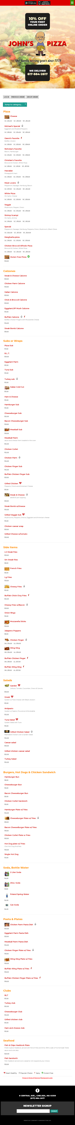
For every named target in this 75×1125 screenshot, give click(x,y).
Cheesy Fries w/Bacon (14, 605)
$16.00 (6, 963)
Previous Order (18, 97)
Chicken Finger (17, 640)
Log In (6, 97)
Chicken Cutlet (11, 449)
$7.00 (6, 349)
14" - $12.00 (8, 121)
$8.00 (6, 563)
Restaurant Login (47, 1078)
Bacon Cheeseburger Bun (16, 793)
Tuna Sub (8, 370)
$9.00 (6, 572)
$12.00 (6, 416)
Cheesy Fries (16, 587)
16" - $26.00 (27, 232)
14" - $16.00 (8, 221)
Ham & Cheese (11, 397)
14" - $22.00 (8, 232)
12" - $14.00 (17, 132)
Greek (7, 697)
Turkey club (9, 1003)
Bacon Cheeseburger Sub (16, 421)
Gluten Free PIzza (18, 257)
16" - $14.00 (26, 121)
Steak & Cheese (17, 495)
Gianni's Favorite (11, 138)
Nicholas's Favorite (13, 149)
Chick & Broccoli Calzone (15, 300)
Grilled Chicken (11, 483)
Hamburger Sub (11, 405)
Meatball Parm (11, 438)
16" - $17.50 (25, 166)
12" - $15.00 (17, 221)
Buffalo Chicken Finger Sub (16, 474)
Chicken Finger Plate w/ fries (17, 950)
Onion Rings (9, 613)
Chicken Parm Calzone (14, 283)
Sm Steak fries (11, 560)
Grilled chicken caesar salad (17, 751)
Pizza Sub (8, 346)
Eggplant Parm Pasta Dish (16, 933)
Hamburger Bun (11, 777)
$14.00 (6, 323)
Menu (72, 2)
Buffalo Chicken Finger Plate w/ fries (21, 978)
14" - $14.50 (8, 155)
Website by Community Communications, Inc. (37, 1120)
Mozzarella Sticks (18, 621)
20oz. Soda (15, 883)
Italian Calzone (11, 292)
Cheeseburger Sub (13, 413)
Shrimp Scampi (11, 215)
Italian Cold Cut (17, 387)
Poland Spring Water (19, 894)
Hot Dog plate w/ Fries (14, 844)
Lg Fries (8, 577)
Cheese (13, 116)
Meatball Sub (16, 430)
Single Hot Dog (11, 854)
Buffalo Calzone (11, 317)
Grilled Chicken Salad (19, 732)
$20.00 (6, 1053)
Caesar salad (10, 743)
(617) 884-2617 (37, 1098)
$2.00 (6, 900)
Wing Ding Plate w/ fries (21, 959)
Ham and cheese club (14, 1028)
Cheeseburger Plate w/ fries (23, 818)
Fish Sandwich (11, 1058)
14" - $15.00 (8, 132)
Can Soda (14, 905)
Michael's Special (12, 126)
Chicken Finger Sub (13, 466)
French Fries (15, 568)
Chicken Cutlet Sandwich (15, 801)
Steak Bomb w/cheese (14, 506)
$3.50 (6, 889)
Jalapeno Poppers (12, 631)
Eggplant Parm (11, 362)
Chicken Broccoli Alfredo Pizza (18, 246)
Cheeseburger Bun (13, 785)
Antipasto (8, 708)
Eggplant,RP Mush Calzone (16, 308)
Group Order (32, 97)
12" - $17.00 (17, 232)
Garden (13, 686)
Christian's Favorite (13, 160)
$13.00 (6, 261)
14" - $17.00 (8, 189)
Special (7, 227)
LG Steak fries (10, 552)
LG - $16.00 (17, 643)
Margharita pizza (12, 237)
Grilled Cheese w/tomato (15, 534)
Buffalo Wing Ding (12, 667)
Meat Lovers (10, 183)
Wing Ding (15, 648)
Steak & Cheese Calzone (15, 276)
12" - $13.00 (17, 144)
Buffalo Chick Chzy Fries (15, 596)
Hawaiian (8, 171)
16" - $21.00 (26, 189)
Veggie (7, 205)
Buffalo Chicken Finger (14, 658)
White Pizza (9, 193)
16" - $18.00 (26, 144)
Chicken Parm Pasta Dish (21, 925)
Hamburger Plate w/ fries (16, 810)
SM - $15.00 (8, 661)
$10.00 (6, 356)
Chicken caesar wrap (13, 526)
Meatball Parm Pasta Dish (16, 942)
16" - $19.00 (26, 132)
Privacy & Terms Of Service (31, 1078)
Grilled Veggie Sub (12, 515)
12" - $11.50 (16, 166)
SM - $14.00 (8, 643)
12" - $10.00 (17, 121)
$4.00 (6, 857)
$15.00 (6, 331)
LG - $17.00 (17, 661)
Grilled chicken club (13, 1019)
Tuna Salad (9, 720)
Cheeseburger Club (13, 1012)
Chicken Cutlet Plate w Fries (17, 835)
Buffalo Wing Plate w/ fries (16, 969)
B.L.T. (7, 353)
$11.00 (6, 311)
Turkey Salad (10, 759)
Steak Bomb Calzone (14, 328)
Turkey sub (9, 379)
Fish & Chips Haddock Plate (17, 1045)
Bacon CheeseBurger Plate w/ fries (20, 827)
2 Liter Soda (15, 872)
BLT (6, 995)
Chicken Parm (10, 458)
